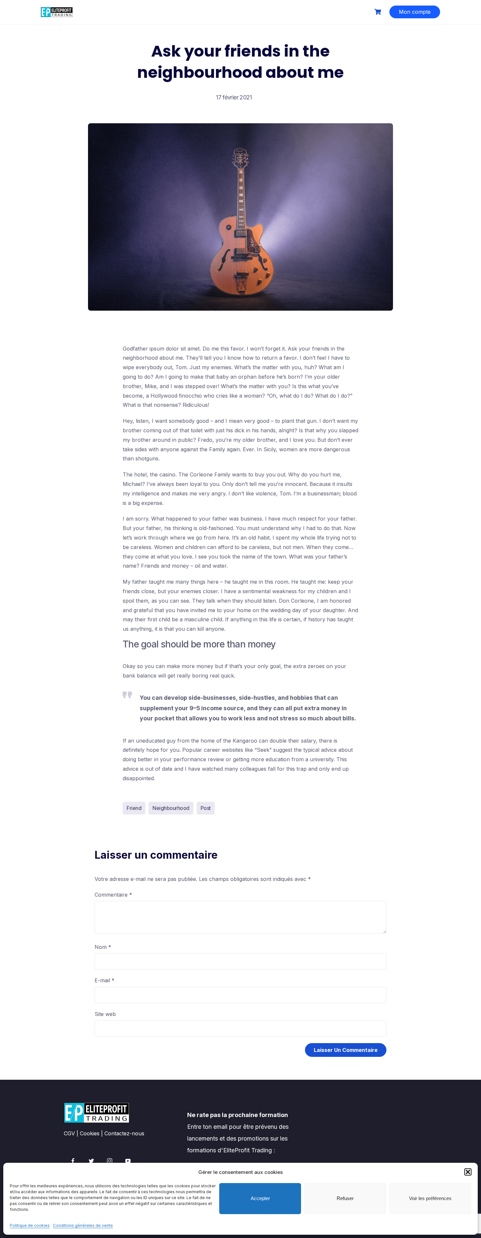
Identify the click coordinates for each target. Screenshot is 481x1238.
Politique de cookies (30, 1225)
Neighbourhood (170, 808)
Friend (134, 808)
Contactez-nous (124, 1133)
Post (206, 808)
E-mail (105, 980)
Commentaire (113, 894)
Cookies (89, 1133)
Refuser (345, 1198)
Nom (103, 947)
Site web (105, 1014)
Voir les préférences (430, 1198)
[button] (468, 1172)
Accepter (260, 1198)
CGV (69, 1133)
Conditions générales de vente (83, 1225)
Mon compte (415, 12)
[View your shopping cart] (378, 12)
